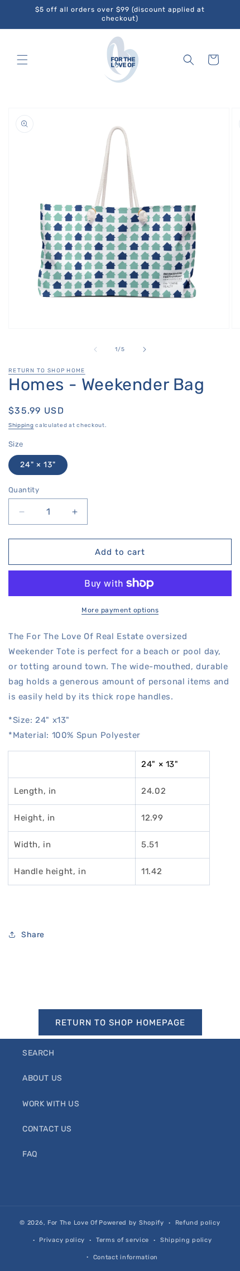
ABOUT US (42, 1078)
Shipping (21, 425)
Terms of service (122, 1240)
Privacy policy (62, 1240)
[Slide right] (144, 349)
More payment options (120, 610)
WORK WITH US (50, 1104)
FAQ (29, 1154)
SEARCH (38, 1053)
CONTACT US (47, 1129)
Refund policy (197, 1222)
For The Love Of (72, 1222)
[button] (22, 59)
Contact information (125, 1257)
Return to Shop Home (46, 370)
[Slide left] (95, 349)
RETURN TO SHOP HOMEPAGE (120, 1023)
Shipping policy (186, 1240)
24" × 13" (38, 464)
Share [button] (33, 934)
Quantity (23, 490)
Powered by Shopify (131, 1222)
